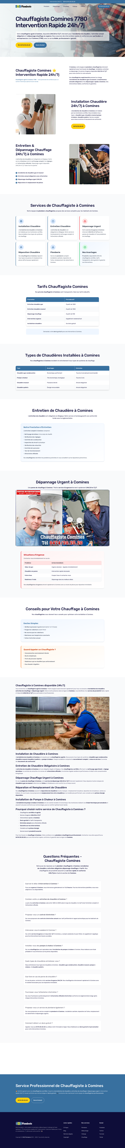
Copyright (66, 1137)
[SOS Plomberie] (23, 6)
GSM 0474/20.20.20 (69, 1)
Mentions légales (68, 1134)
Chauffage (66, 6)
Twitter (101, 1130)
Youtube (101, 1134)
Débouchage (56, 6)
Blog (65, 1130)
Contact (83, 6)
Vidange (75, 6)
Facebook (102, 1127)
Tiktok (101, 1137)
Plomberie (46, 6)
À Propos (66, 1127)
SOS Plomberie (27, 1137)
